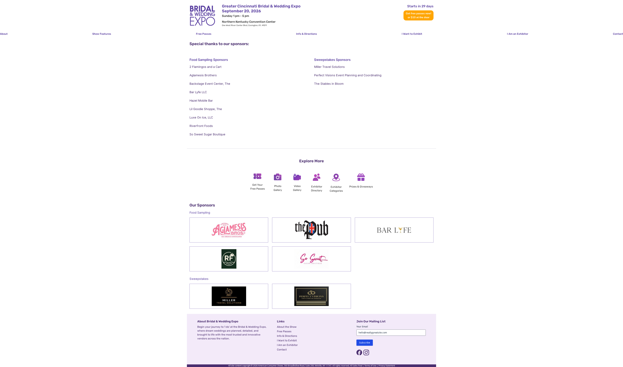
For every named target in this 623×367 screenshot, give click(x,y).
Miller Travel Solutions (329, 66)
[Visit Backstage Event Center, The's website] (311, 230)
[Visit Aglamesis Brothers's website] (228, 230)
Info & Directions (306, 33)
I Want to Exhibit (412, 33)
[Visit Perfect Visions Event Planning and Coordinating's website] (311, 296)
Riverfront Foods (201, 126)
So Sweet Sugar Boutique (207, 134)
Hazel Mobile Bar (201, 100)
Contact (618, 33)
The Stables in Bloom (329, 83)
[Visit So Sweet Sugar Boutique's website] (311, 259)
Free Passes (203, 33)
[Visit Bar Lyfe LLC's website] (394, 230)
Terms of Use (370, 365)
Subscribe (364, 342)
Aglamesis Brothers (203, 75)
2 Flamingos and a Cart (205, 66)
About (4, 33)
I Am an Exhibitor (517, 33)
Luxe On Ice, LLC (201, 117)
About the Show (287, 326)
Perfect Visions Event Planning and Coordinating (347, 75)
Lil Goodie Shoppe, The (205, 109)
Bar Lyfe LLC (198, 92)
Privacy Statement (387, 365)
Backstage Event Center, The (209, 83)
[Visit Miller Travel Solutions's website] (228, 296)
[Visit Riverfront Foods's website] (228, 259)
